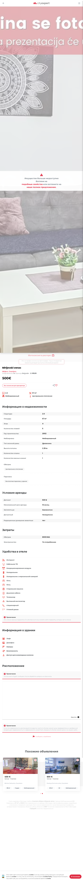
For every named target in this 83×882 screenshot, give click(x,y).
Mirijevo (5, 371)
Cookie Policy (47, 876)
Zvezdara (12, 371)
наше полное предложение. (41, 187)
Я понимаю (75, 876)
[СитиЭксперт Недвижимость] (41, 3)
